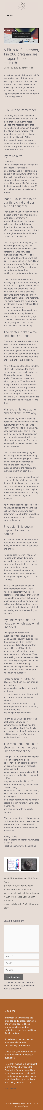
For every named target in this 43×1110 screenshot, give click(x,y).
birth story (11, 886)
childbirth (21, 886)
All (7, 878)
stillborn (27, 893)
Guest (6, 882)
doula (30, 886)
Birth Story (33, 878)
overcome (8, 893)
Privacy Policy (11, 1088)
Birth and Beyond (18, 878)
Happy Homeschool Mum (16, 93)
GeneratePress (21, 1106)
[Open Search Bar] (34, 15)
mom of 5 (26, 889)
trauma (35, 893)
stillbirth (18, 893)
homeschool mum (12, 889)
